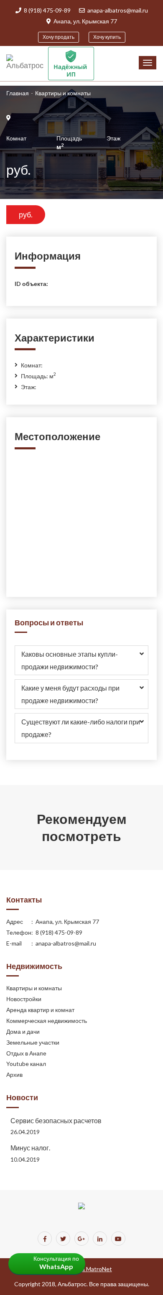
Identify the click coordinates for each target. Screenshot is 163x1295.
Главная (17, 93)
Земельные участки (32, 1042)
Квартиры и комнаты (34, 988)
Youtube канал (26, 1063)
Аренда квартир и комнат (40, 1009)
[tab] (81, 660)
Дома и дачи (23, 1031)
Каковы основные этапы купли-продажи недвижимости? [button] (69, 660)
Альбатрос (72, 1283)
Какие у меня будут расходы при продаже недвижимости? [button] (70, 694)
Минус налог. (30, 1148)
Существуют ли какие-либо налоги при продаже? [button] (80, 728)
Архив (14, 1074)
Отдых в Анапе (26, 1053)
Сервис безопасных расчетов (56, 1120)
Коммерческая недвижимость (46, 1020)
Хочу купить (107, 37)
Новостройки (23, 998)
